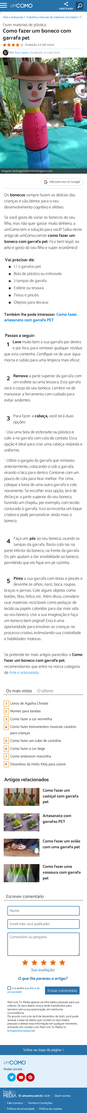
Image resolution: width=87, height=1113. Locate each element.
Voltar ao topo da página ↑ (43, 1050)
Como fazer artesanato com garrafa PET (40, 317)
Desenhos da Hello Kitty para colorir (38, 764)
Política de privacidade (21, 1109)
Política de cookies (50, 1109)
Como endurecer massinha (30, 756)
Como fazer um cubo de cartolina (35, 741)
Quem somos (63, 1096)
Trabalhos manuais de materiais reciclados (51, 17)
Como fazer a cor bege (27, 749)
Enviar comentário (62, 990)
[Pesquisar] (80, 6)
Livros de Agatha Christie (29, 703)
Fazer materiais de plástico (24, 25)
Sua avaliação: (43, 970)
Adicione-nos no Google (64, 182)
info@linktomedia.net (21, 1030)
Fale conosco (15, 1103)
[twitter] (11, 1077)
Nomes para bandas (25, 711)
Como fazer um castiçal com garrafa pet (60, 796)
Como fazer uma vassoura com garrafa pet (62, 872)
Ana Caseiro (22, 52)
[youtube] (21, 1077)
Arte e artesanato (13, 17)
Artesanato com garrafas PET (57, 819)
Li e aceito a (23, 990)
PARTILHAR (66, 9)
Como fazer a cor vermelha (31, 719)
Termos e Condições (40, 1103)
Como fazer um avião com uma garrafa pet (61, 844)
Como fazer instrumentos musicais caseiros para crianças (43, 730)
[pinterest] (30, 1077)
